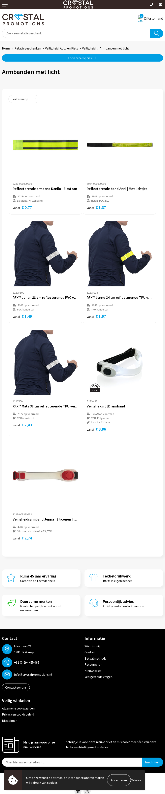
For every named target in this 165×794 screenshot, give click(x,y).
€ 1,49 (22, 316)
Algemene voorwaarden (18, 708)
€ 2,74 (22, 537)
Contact (90, 652)
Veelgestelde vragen (98, 677)
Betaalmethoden (96, 658)
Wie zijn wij (92, 646)
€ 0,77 (22, 207)
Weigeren (136, 780)
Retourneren (93, 664)
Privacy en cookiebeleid (18, 714)
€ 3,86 (96, 429)
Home (6, 48)
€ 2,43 (22, 424)
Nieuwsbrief (93, 671)
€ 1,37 (96, 207)
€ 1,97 (96, 316)
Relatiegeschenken (27, 48)
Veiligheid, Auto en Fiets (61, 48)
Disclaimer (9, 721)
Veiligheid (89, 48)
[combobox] (76, 33)
